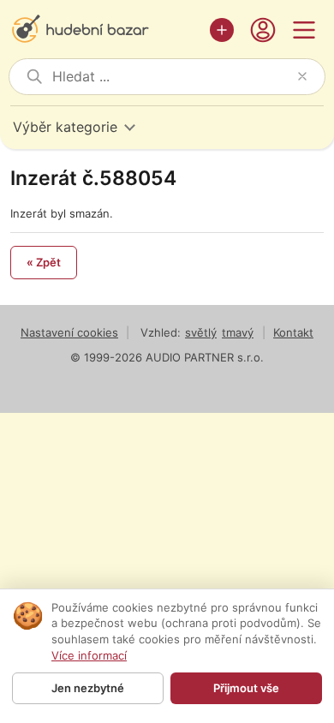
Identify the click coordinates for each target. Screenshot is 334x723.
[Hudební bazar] (105, 30)
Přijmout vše (246, 688)
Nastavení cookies (69, 332)
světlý (201, 332)
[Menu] (304, 30)
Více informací (89, 655)
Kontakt (293, 332)
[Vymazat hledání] (302, 76)
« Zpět (44, 262)
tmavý (237, 332)
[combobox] (171, 77)
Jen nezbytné (87, 688)
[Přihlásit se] (263, 30)
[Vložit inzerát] (222, 30)
